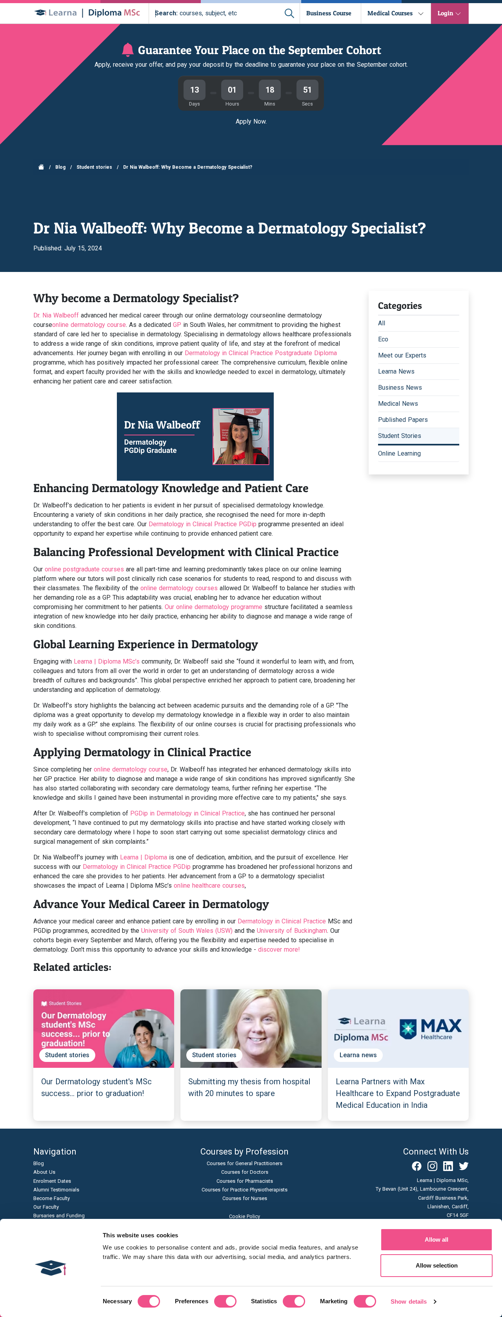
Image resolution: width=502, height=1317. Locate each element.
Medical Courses (390, 13)
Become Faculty (51, 1198)
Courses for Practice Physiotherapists (244, 1190)
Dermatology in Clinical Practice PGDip (202, 524)
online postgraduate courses (84, 569)
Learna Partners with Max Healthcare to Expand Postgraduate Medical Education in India (398, 1093)
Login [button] (445, 13)
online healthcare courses (209, 885)
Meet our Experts (402, 355)
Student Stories (399, 436)
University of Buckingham (292, 930)
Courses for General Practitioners (244, 1163)
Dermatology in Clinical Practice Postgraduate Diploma (261, 353)
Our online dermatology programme (213, 607)
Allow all (436, 1239)
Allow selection (437, 1265)
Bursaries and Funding (59, 1215)
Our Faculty (46, 1207)
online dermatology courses (180, 588)
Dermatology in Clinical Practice (282, 921)
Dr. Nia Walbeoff (56, 315)
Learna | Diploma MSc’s (106, 661)
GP (177, 324)
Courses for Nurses (244, 1198)
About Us (44, 1172)
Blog (60, 167)
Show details (409, 1301)
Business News (400, 387)
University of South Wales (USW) (187, 930)
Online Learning (399, 453)
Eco (383, 339)
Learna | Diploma (142, 857)
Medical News (398, 403)
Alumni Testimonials (56, 1190)
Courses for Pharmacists (244, 1181)
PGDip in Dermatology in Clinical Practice (187, 813)
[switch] (225, 1301)
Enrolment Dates (52, 1181)
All (381, 323)
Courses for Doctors (244, 1172)
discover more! (279, 949)
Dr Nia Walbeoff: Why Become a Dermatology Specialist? (187, 167)
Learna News (396, 371)
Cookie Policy (244, 1216)
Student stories (94, 167)
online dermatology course (232, 315)
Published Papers (403, 419)
